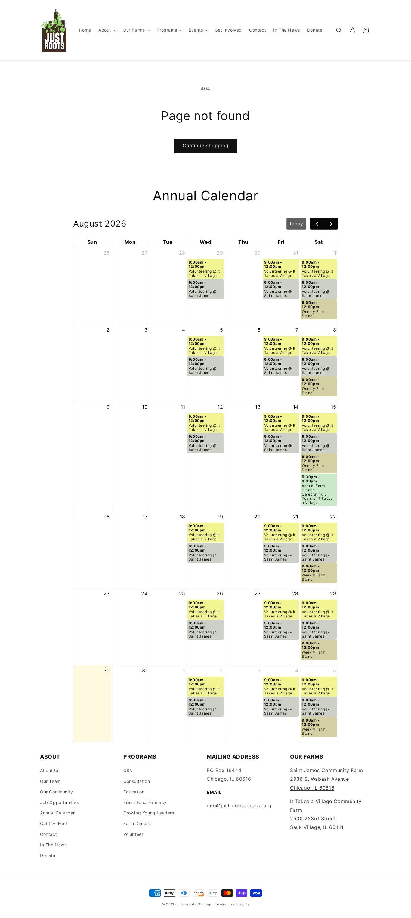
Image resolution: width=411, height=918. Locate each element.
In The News (53, 844)
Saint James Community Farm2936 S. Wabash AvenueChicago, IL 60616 (326, 779)
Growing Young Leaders (148, 812)
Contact (48, 834)
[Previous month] (317, 224)
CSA (127, 770)
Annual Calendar (57, 812)
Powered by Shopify (231, 904)
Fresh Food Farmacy (145, 802)
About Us (50, 770)
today (296, 224)
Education (133, 791)
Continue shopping (205, 145)
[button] (107, 30)
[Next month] (331, 224)
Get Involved (53, 823)
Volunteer (133, 834)
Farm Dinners (137, 823)
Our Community (56, 791)
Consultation (136, 781)
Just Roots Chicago (195, 904)
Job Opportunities (59, 802)
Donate (47, 855)
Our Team (50, 781)
